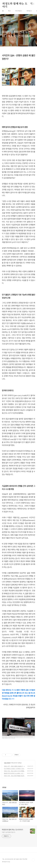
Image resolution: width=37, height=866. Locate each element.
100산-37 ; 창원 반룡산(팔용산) (13, 766)
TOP (33, 859)
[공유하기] (7, 754)
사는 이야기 (7, 763)
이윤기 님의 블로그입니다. (8, 832)
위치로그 (29, 11)
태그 (9, 11)
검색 (29, 3)
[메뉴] (33, 3)
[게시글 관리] (10, 754)
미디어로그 (18, 11)
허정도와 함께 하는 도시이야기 (17, 3)
